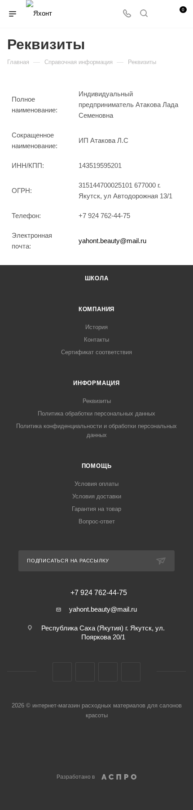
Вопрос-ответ (97, 521)
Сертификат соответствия (96, 352)
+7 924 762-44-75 (98, 592)
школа (97, 278)
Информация (96, 383)
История (96, 327)
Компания (96, 309)
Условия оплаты (96, 483)
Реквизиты (97, 401)
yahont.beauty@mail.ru (112, 240)
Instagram (85, 671)
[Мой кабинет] (161, 14)
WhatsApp (130, 671)
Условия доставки (96, 496)
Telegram (108, 671)
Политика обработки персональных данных (96, 413)
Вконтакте (62, 671)
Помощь (97, 466)
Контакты (96, 339)
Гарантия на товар (96, 509)
